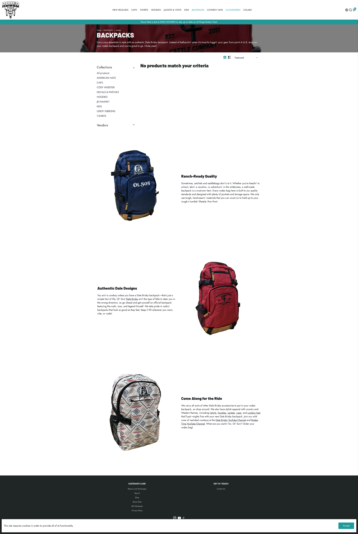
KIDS (186, 9)
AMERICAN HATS (106, 78)
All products (103, 73)
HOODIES (156, 9)
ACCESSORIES (233, 9)
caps (238, 413)
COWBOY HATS (215, 9)
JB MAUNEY (103, 101)
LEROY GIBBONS (106, 111)
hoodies (222, 413)
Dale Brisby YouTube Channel (231, 420)
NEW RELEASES (120, 9)
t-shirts (213, 413)
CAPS (134, 9)
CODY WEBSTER (106, 87)
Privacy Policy (137, 510)
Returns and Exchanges (137, 489)
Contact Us (221, 489)
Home (99, 30)
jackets (231, 413)
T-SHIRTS (144, 9)
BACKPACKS (198, 9)
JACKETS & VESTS (172, 9)
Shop (137, 497)
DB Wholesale (137, 506)
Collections (104, 67)
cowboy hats (253, 413)
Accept (346, 525)
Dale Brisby (132, 299)
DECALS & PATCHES (108, 92)
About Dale (137, 502)
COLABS (247, 9)
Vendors (102, 125)
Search (137, 493)
